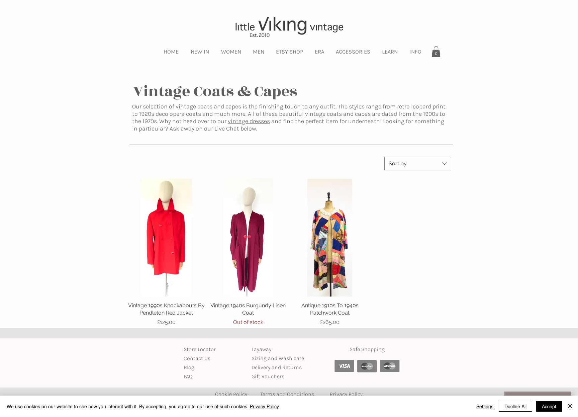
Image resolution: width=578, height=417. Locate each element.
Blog (189, 367)
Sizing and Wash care (278, 358)
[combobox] (417, 163)
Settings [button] (484, 406)
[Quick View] (166, 238)
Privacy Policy (264, 406)
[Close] (570, 406)
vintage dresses (249, 121)
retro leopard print (421, 106)
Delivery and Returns (277, 367)
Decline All (515, 406)
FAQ (188, 376)
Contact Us (197, 358)
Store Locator (200, 349)
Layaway (261, 349)
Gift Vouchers (268, 376)
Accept (549, 406)
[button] (200, 51)
